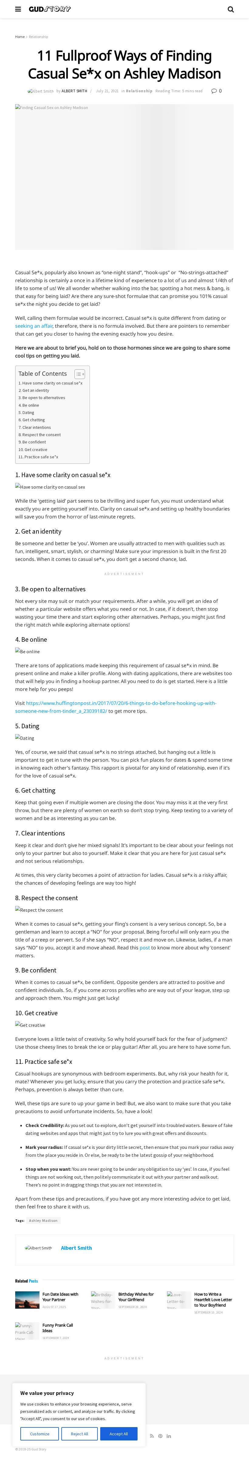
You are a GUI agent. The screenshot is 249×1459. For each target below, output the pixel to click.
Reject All (79, 1434)
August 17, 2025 (54, 1307)
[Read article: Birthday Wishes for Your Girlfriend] (103, 1300)
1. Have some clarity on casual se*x (50, 383)
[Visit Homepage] (124, 9)
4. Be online (29, 405)
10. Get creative (33, 449)
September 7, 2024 (56, 1338)
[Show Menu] (18, 9)
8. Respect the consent (40, 434)
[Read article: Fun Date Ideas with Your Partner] (27, 1300)
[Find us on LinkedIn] (169, 1436)
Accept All (119, 1434)
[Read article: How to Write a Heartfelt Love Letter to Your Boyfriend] (179, 1300)
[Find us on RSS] (152, 1436)
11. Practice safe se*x (38, 457)
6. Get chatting (32, 419)
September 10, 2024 (208, 1312)
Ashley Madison (43, 1220)
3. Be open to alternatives (42, 397)
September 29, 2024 (132, 1307)
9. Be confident (32, 442)
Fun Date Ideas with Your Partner (60, 1296)
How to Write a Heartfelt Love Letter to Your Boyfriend (213, 1299)
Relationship (38, 36)
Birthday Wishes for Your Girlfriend (136, 1296)
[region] (79, 1415)
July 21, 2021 (107, 91)
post (145, 947)
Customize (39, 1434)
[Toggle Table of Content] (77, 374)
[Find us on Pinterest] (160, 1436)
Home (20, 36)
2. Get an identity (34, 390)
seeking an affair (34, 326)
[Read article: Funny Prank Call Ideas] (27, 1331)
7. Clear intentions (35, 427)
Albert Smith (74, 91)
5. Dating (26, 412)
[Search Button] (231, 9)
